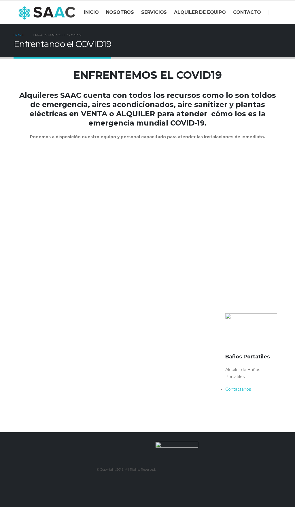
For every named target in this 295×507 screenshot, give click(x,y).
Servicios (154, 12)
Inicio (91, 12)
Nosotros (120, 12)
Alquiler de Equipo (200, 12)
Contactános (31, 278)
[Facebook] (277, 12)
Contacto (247, 12)
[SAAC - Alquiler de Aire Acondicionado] (47, 12)
